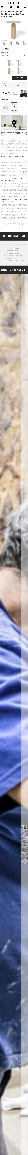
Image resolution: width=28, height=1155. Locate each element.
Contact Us (20, 85)
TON (12, 92)
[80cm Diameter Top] (18, 63)
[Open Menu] (24, 7)
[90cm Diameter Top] (9, 70)
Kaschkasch (15, 94)
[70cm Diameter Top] (9, 63)
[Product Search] (11, 7)
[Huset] (14, 2)
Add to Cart (18, 78)
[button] (25, 42)
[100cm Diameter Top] (18, 70)
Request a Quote (8, 85)
